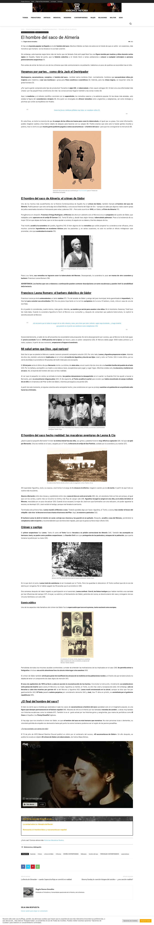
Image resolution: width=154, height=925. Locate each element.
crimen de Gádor (49, 854)
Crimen (40, 854)
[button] (130, 23)
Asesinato (33, 854)
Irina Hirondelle (83, 190)
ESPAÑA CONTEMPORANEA (70, 854)
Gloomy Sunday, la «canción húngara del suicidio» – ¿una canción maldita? (107, 879)
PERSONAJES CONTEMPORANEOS (109, 854)
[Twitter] (28, 867)
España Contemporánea (50, 29)
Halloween (84, 854)
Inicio (22, 29)
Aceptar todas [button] (145, 921)
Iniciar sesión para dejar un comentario (34, 911)
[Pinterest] (33, 867)
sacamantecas (125, 854)
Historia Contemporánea (33, 29)
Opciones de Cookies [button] (130, 921)
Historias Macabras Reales (54, 840)
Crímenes (58, 854)
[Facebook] (23, 867)
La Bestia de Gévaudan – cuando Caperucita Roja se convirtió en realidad (46, 879)
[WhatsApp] (38, 867)
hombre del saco (93, 854)
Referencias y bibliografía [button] (32, 847)
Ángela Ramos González (30, 41)
